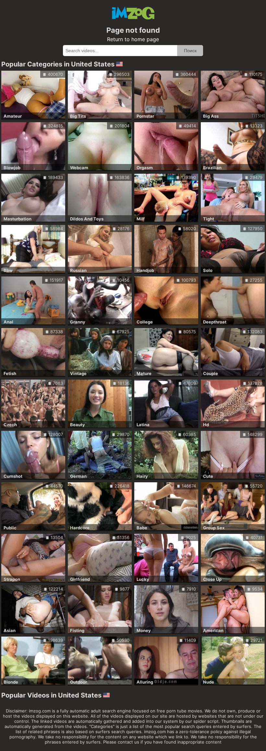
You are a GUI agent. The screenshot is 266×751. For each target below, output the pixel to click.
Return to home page (133, 39)
